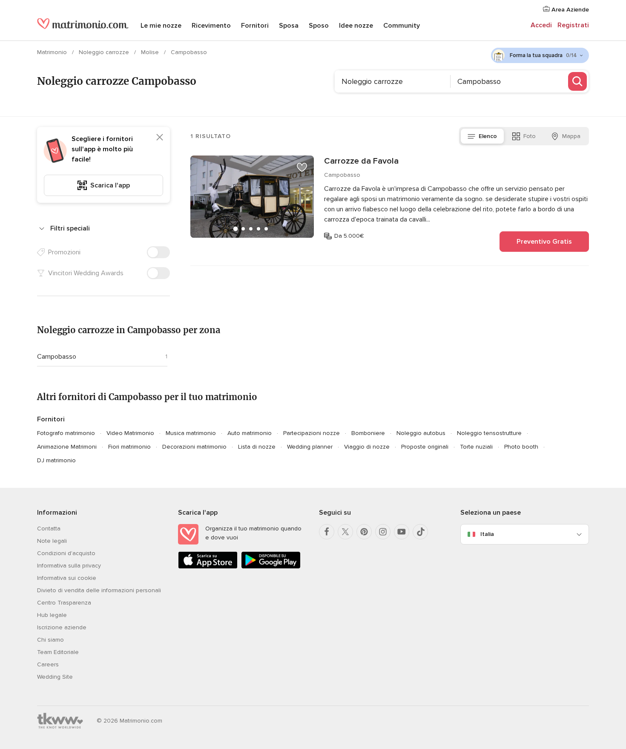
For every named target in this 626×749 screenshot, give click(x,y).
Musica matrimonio (191, 433)
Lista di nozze (257, 446)
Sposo (319, 25)
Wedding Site (55, 676)
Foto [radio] (529, 136)
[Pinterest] (364, 531)
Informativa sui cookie (66, 578)
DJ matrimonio (56, 460)
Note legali (52, 540)
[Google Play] (271, 566)
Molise (151, 52)
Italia (487, 534)
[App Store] (208, 566)
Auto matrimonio (249, 433)
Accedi (541, 25)
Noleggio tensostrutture (489, 433)
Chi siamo (50, 639)
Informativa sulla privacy (69, 565)
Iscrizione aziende (61, 627)
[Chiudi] (159, 137)
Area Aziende (569, 9)
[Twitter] (345, 531)
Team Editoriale (58, 652)
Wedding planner (310, 446)
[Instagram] (383, 531)
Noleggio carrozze (105, 52)
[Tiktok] (420, 531)
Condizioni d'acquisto (66, 553)
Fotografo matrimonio (66, 433)
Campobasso (56, 356)
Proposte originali (424, 446)
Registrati (573, 25)
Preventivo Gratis (544, 241)
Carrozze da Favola (361, 161)
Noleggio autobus (420, 433)
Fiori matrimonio (129, 446)
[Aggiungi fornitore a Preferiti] (301, 167)
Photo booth (521, 446)
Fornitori (255, 25)
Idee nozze (356, 25)
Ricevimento (211, 25)
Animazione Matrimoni (67, 446)
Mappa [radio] (571, 136)
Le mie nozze (161, 25)
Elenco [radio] (488, 136)
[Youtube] (401, 531)
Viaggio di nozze (367, 446)
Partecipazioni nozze (311, 433)
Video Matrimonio (130, 433)
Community (401, 25)
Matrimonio (53, 52)
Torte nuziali (476, 446)
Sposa (289, 25)
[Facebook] (326, 531)
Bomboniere (368, 433)
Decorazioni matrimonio (194, 446)
